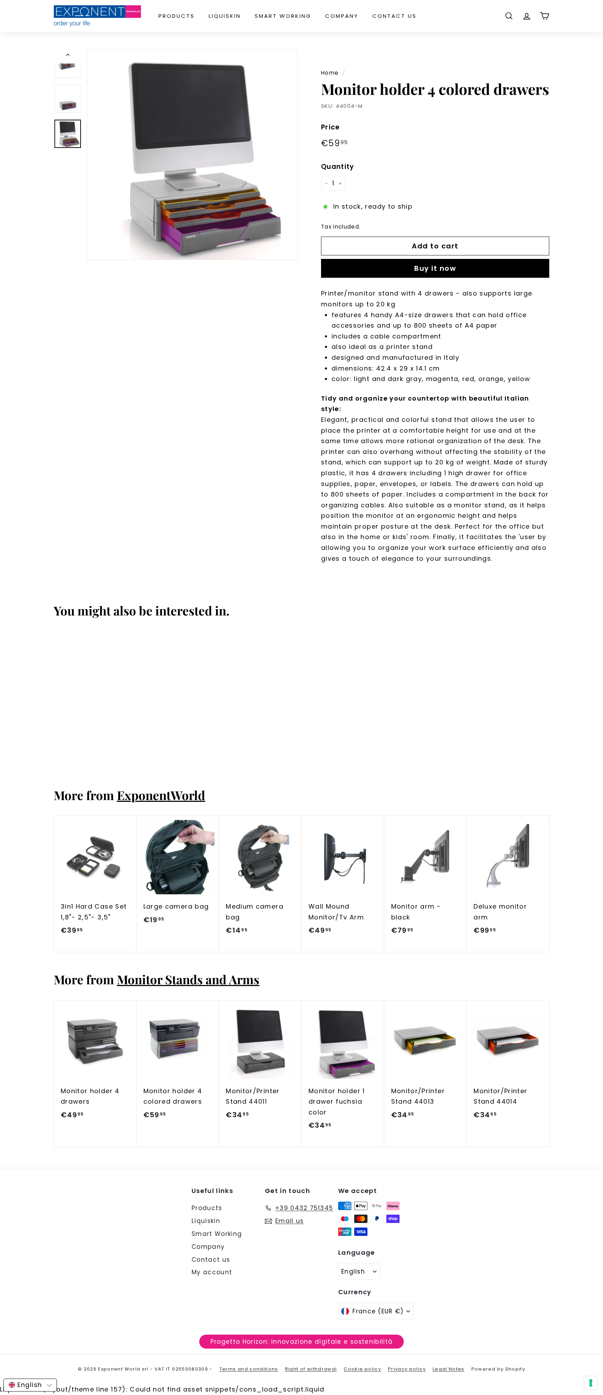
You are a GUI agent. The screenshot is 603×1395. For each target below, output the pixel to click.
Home (329, 72)
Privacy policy (407, 1369)
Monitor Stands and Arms (188, 979)
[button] (30, 1385)
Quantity (338, 166)
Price (330, 127)
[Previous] (68, 56)
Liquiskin (225, 16)
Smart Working (283, 16)
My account (212, 1272)
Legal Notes (448, 1369)
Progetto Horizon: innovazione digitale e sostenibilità (301, 1341)
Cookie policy (362, 1369)
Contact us (394, 16)
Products (176, 16)
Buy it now (435, 268)
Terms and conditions (248, 1369)
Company (341, 16)
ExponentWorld (161, 795)
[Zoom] (192, 155)
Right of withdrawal (311, 1369)
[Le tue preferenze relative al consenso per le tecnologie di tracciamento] (590, 1382)
